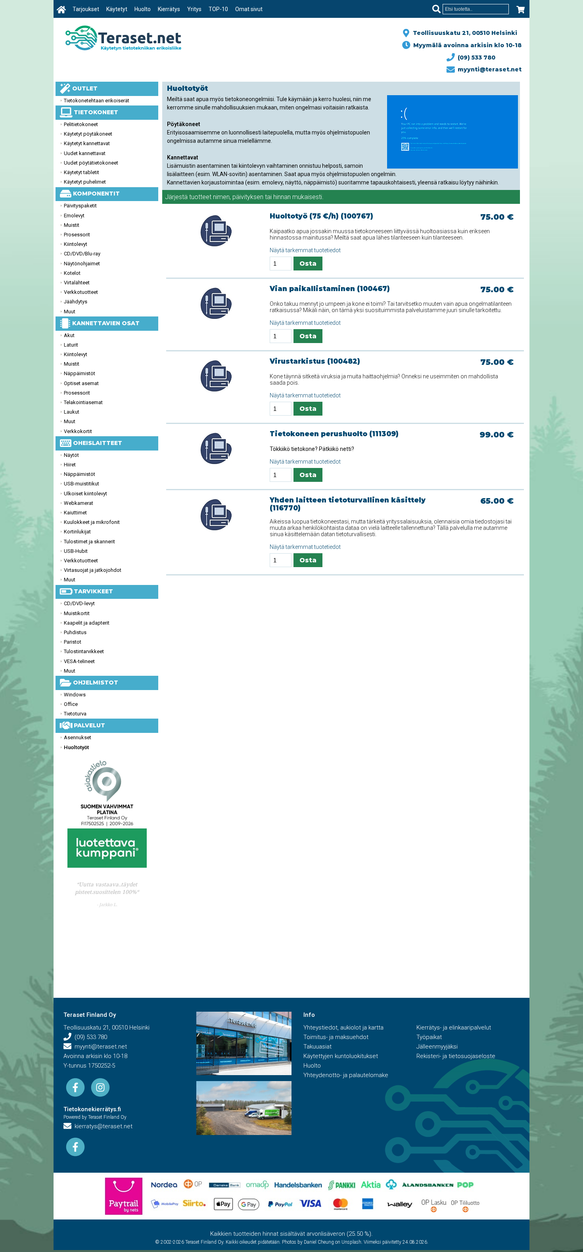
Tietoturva (75, 714)
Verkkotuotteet (81, 292)
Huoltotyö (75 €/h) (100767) (321, 216)
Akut (69, 335)
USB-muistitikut (81, 484)
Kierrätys (169, 9)
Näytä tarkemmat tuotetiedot (305, 250)
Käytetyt (116, 9)
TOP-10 (218, 9)
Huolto (142, 9)
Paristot (72, 642)
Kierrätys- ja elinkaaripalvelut (453, 1027)
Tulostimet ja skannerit (89, 542)
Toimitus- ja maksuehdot (335, 1037)
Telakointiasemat (83, 402)
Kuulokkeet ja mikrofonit (92, 522)
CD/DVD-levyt (79, 603)
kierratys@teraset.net (101, 1126)
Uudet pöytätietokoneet (91, 163)
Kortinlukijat (77, 532)
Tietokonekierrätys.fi (92, 1109)
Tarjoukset (86, 9)
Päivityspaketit (80, 206)
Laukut (71, 412)
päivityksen (247, 197)
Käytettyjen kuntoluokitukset (340, 1056)
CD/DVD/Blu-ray (82, 254)
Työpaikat (429, 1037)
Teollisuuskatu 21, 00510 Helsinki (463, 32)
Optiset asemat (81, 383)
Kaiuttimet (75, 513)
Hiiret (70, 465)
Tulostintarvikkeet (84, 651)
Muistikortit (77, 613)
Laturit (71, 345)
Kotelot (72, 273)
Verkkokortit (78, 431)
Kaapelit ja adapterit (86, 623)
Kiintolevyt (75, 244)
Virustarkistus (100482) (315, 361)
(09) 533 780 (475, 57)
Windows (75, 695)
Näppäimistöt (79, 373)
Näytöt (71, 455)
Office (71, 704)
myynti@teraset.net (488, 69)
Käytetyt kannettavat (87, 143)
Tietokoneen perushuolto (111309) (334, 434)
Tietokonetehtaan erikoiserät (96, 101)
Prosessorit (77, 235)
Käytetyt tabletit (81, 172)
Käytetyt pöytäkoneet (88, 134)
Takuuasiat (317, 1046)
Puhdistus (75, 632)
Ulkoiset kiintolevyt (85, 494)
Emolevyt (74, 216)
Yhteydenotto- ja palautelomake (345, 1075)
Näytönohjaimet (82, 264)
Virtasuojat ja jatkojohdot (92, 570)
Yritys (194, 9)
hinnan (282, 197)
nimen (221, 197)
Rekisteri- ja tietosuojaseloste (455, 1056)
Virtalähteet (77, 283)
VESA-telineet (79, 661)
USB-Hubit (76, 551)
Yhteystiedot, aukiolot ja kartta (343, 1027)
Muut (69, 311)
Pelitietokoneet (81, 124)
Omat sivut (249, 9)
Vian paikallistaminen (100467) (330, 289)
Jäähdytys (75, 302)
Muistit (71, 225)
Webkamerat (78, 503)
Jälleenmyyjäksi (437, 1046)
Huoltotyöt (76, 747)
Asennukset (77, 737)
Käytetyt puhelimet (85, 182)
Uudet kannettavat (84, 153)
